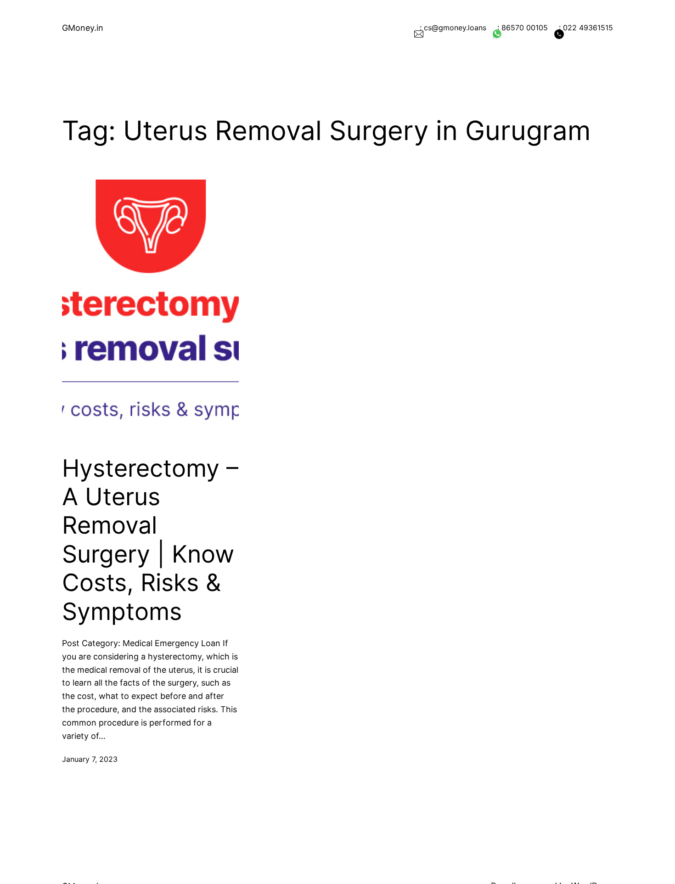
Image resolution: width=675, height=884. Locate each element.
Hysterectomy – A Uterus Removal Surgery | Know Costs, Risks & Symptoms (150, 540)
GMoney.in (82, 28)
